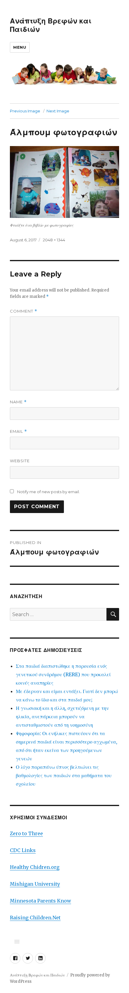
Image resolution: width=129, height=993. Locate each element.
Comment (23, 311)
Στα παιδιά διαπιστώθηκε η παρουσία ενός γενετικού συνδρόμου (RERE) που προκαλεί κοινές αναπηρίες (63, 674)
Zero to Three (26, 833)
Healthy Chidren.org (34, 867)
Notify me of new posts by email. (48, 491)
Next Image (57, 110)
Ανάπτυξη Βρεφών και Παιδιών (37, 975)
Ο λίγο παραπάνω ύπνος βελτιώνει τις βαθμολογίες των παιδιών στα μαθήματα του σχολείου (64, 775)
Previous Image (25, 110)
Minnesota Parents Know (40, 901)
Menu (19, 47)
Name (18, 402)
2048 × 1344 (54, 239)
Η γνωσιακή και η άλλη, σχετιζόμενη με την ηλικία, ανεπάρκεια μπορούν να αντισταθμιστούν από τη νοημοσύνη (62, 716)
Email (18, 431)
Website (20, 460)
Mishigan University (35, 884)
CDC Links (23, 850)
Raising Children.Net (35, 918)
